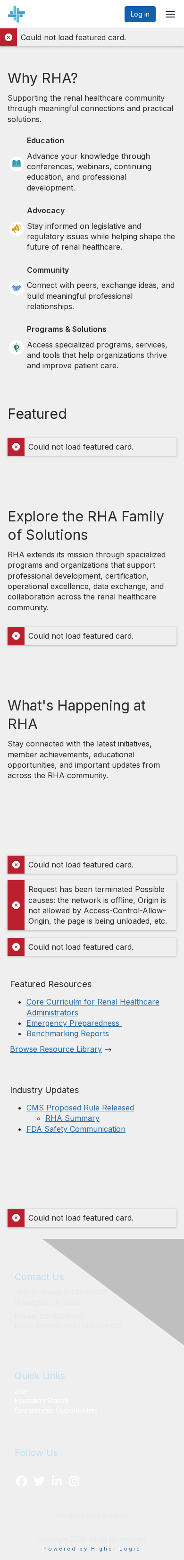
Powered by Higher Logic (92, 1548)
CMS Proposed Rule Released (80, 1107)
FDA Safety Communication (75, 1129)
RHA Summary (72, 1118)
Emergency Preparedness (74, 1023)
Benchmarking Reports (67, 1033)
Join (21, 1391)
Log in (140, 14)
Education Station (41, 1400)
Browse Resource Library (56, 1049)
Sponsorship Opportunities (56, 1410)
